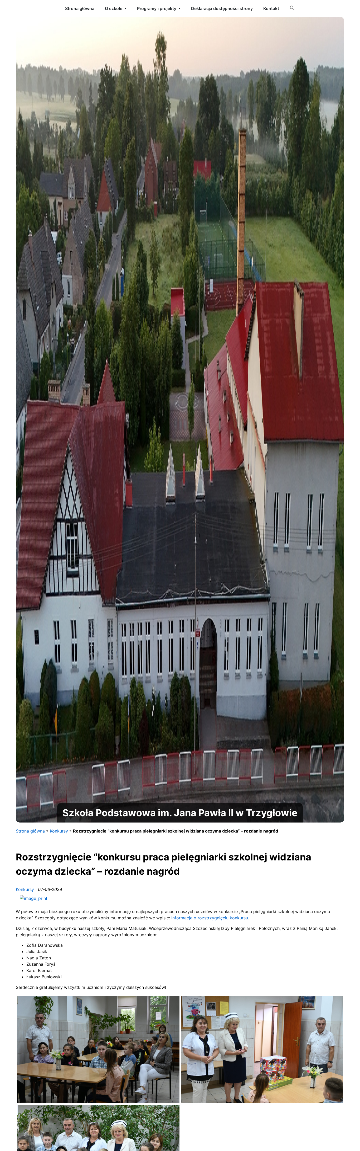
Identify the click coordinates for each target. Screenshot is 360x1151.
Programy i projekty (156, 8)
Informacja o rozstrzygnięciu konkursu (209, 917)
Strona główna (30, 831)
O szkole (113, 8)
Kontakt (271, 8)
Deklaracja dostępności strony (222, 8)
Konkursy (59, 831)
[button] (292, 9)
